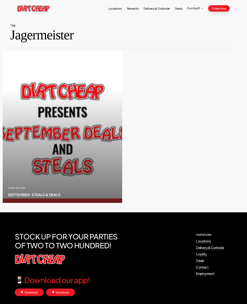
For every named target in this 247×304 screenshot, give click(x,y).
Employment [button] (205, 274)
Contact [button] (202, 267)
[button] (31, 292)
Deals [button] (200, 261)
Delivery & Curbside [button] (210, 248)
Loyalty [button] (201, 254)
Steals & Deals (16, 187)
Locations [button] (203, 241)
